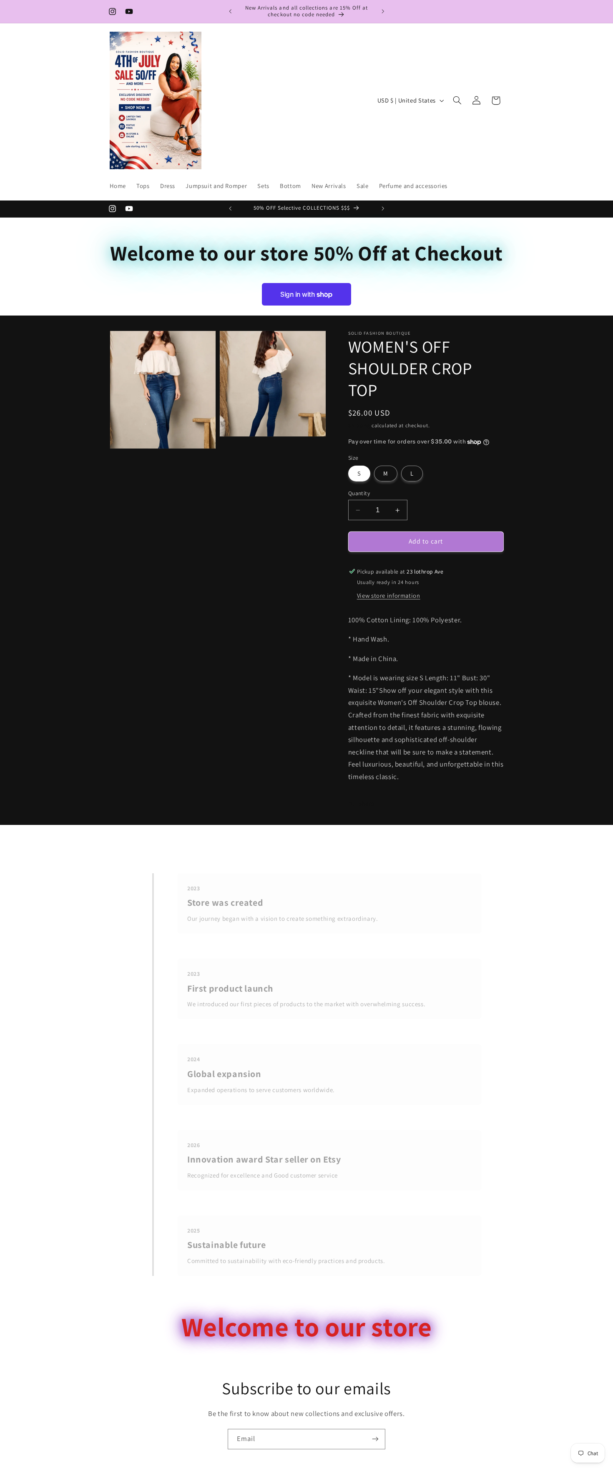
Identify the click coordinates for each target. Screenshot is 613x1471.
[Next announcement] (383, 11)
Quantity (359, 493)
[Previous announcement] (230, 11)
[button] (457, 100)
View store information (388, 595)
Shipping (359, 425)
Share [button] (366, 803)
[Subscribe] (375, 1439)
